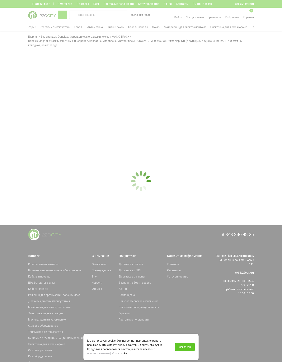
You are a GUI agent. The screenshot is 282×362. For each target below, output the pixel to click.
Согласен (185, 347)
